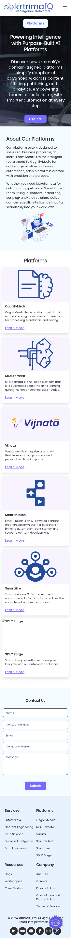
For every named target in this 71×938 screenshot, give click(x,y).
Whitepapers (13, 881)
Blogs (8, 874)
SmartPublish (45, 841)
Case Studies (14, 888)
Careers (41, 881)
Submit (35, 785)
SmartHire (43, 848)
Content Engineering (19, 827)
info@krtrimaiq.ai (39, 922)
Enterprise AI (13, 820)
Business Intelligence (19, 841)
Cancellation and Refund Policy (48, 897)
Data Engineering (16, 848)
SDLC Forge (44, 855)
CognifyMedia (45, 820)
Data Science (14, 834)
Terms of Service (48, 906)
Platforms (35, 23)
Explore (35, 119)
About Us (42, 874)
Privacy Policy (45, 888)
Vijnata (41, 834)
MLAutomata (45, 827)
